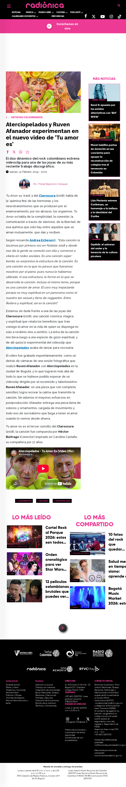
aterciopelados (63, 501)
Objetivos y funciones (16, 690)
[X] (14, 152)
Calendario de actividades (47, 690)
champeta (96, 239)
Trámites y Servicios (44, 698)
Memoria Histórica (81, 553)
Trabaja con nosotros (45, 688)
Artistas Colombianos (26, 117)
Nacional (43, 501)
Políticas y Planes (13, 695)
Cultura (60, 12)
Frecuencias (58, 16)
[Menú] (9, 6)
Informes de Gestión (15, 698)
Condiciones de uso (74, 738)
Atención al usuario (44, 685)
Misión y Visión (12, 688)
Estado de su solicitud (45, 703)
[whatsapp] (20, 152)
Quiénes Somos (13, 685)
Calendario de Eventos (23, 16)
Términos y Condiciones (46, 706)
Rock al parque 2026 (18, 546)
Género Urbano (99, 100)
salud (75, 580)
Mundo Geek (45, 12)
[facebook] (7, 152)
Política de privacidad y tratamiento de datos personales (75, 732)
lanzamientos (25, 501)
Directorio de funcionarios (47, 701)
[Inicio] (45, 4)
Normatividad (12, 693)
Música (29, 12)
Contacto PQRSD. (108, 708)
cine (12, 573)
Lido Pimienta (98, 195)
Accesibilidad (71, 740)
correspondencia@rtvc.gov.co (109, 703)
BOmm (75, 607)
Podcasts (75, 12)
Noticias (16, 12)
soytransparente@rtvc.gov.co (108, 756)
